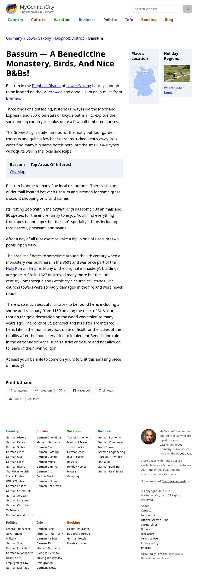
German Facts (45, 529)
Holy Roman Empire (23, 268)
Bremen (13, 98)
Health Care (13, 558)
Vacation (74, 431)
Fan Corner (148, 515)
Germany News (46, 567)
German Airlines (47, 538)
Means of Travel (77, 442)
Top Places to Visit (17, 471)
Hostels (72, 471)
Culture (42, 431)
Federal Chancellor (18, 529)
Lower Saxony (78, 85)
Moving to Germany (49, 558)
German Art (44, 471)
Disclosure (147, 534)
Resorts (72, 462)
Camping (73, 476)
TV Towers (12, 510)
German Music (46, 462)
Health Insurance (78, 529)
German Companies (111, 442)
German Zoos (75, 452)
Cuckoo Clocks (46, 476)
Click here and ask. (174, 481)
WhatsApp (20, 390)
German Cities (15, 452)
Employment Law (17, 563)
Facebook (84, 390)
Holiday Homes (76, 466)
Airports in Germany (50, 533)
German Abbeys (16, 495)
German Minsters (17, 500)
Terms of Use (149, 538)
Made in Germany (48, 442)
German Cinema (47, 466)
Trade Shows (106, 447)
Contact (146, 510)
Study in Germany (48, 548)
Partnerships (149, 524)
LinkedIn (108, 390)
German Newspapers (19, 553)
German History (16, 437)
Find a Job (104, 462)
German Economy (109, 437)
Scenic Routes (15, 476)
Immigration (45, 563)
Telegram (45, 390)
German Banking (109, 466)
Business (105, 431)
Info (40, 522)
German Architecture (19, 515)
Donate (145, 529)
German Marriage (17, 567)
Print (36, 399)
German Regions (17, 442)
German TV (44, 543)
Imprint (146, 548)
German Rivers (15, 466)
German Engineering (111, 452)
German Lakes (15, 462)
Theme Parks (75, 447)
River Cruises (75, 457)
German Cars (45, 447)
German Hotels (76, 538)
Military (11, 538)
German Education (18, 548)
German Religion (47, 481)
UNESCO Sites (15, 481)
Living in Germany (48, 553)
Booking (73, 522)
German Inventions (49, 437)
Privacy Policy (149, 543)
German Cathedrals (18, 491)
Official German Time (154, 520)
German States (15, 447)
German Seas (14, 457)
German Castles (16, 486)
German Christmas (49, 486)
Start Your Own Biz (110, 457)
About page (183, 453)
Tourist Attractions (79, 437)
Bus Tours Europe (78, 533)
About (145, 506)
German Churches (18, 505)
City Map (17, 171)
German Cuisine (47, 457)
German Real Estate (110, 471)
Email (17, 399)
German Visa (14, 543)
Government (14, 533)
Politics (11, 522)
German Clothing (48, 452)
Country (12, 431)
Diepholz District (46, 85)
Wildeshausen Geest (174, 90)
